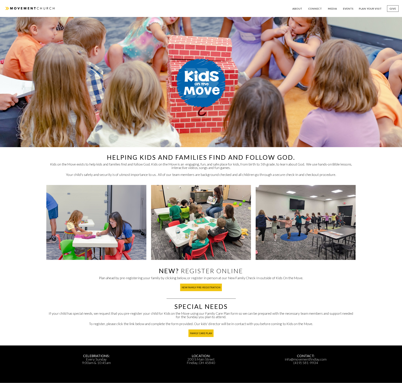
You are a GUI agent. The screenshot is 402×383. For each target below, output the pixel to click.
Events (348, 8)
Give (393, 8)
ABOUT (297, 8)
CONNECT (315, 8)
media (333, 8)
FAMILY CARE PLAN (201, 333)
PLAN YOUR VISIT (370, 8)
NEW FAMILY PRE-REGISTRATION (201, 287)
